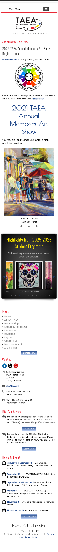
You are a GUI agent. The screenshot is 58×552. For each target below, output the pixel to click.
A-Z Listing (10, 347)
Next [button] (54, 277)
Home (7, 316)
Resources (10, 330)
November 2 (13, 502)
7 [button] (36, 295)
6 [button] (32, 295)
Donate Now (29, 352)
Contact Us (11, 340)
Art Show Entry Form (10, 59)
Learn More (29, 428)
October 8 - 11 (14, 490)
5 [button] (28, 295)
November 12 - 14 (15, 510)
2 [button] (15, 295)
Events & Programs (15, 326)
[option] (16, 277)
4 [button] (24, 295)
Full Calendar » (29, 516)
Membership (11, 323)
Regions (9, 337)
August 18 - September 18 (19, 463)
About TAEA (11, 319)
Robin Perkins (38, 98)
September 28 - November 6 (20, 482)
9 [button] (45, 295)
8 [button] (41, 295)
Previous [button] (3, 277)
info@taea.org (12, 386)
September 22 (13, 474)
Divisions (9, 333)
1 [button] (11, 295)
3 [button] (19, 295)
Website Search (13, 344)
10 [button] (49, 295)
